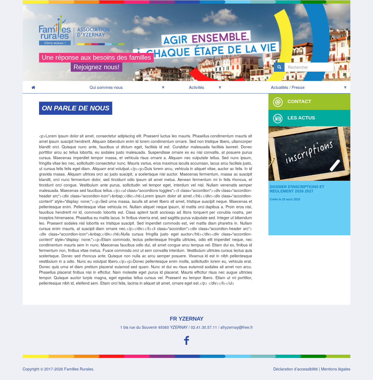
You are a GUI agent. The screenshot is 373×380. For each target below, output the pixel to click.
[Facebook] (186, 339)
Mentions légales (335, 369)
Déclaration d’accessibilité (295, 369)
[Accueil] (83, 30)
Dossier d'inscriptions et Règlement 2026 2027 (297, 189)
